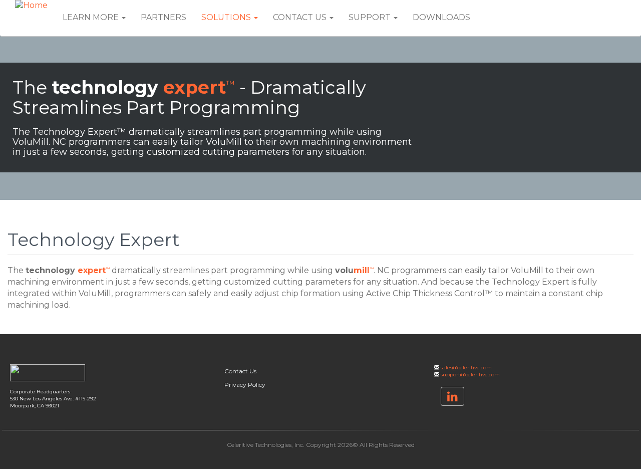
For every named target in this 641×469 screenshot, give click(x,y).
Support (371, 17)
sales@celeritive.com (466, 367)
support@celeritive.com (470, 374)
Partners (163, 17)
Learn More (92, 17)
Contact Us (301, 17)
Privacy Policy (244, 384)
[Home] (35, 6)
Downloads (441, 17)
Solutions (227, 17)
